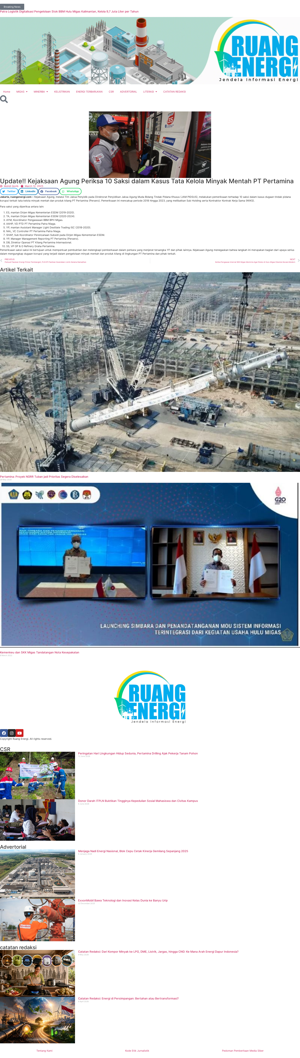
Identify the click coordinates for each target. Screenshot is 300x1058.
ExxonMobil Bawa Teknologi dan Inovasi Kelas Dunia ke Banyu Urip (123, 900)
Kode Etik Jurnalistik (137, 1050)
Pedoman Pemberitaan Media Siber (243, 1050)
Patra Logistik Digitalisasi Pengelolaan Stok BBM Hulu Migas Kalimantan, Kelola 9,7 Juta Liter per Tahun (69, 11)
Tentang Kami (44, 1050)
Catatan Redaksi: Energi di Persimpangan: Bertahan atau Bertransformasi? (128, 998)
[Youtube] (19, 733)
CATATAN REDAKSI (174, 91)
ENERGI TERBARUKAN (89, 91)
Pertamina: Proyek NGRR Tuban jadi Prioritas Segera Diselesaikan (44, 476)
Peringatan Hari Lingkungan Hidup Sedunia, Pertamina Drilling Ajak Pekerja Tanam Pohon (138, 753)
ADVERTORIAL (128, 91)
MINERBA (39, 91)
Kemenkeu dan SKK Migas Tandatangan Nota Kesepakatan (39, 652)
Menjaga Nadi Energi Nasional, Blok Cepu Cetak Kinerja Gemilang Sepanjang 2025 (133, 851)
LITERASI (148, 91)
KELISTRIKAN (62, 91)
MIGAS (20, 91)
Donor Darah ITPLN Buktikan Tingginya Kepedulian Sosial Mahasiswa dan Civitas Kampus (138, 800)
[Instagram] (12, 733)
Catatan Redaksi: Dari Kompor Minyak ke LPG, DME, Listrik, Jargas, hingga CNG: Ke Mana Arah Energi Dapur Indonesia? (158, 951)
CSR (111, 91)
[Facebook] (4, 733)
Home (6, 91)
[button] (9, 191)
